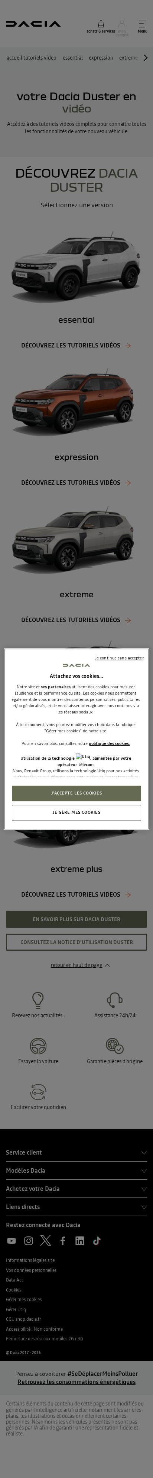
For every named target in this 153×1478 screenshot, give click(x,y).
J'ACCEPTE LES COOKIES (76, 793)
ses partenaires (56, 687)
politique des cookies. (109, 744)
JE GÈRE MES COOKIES (77, 812)
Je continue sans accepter (119, 658)
